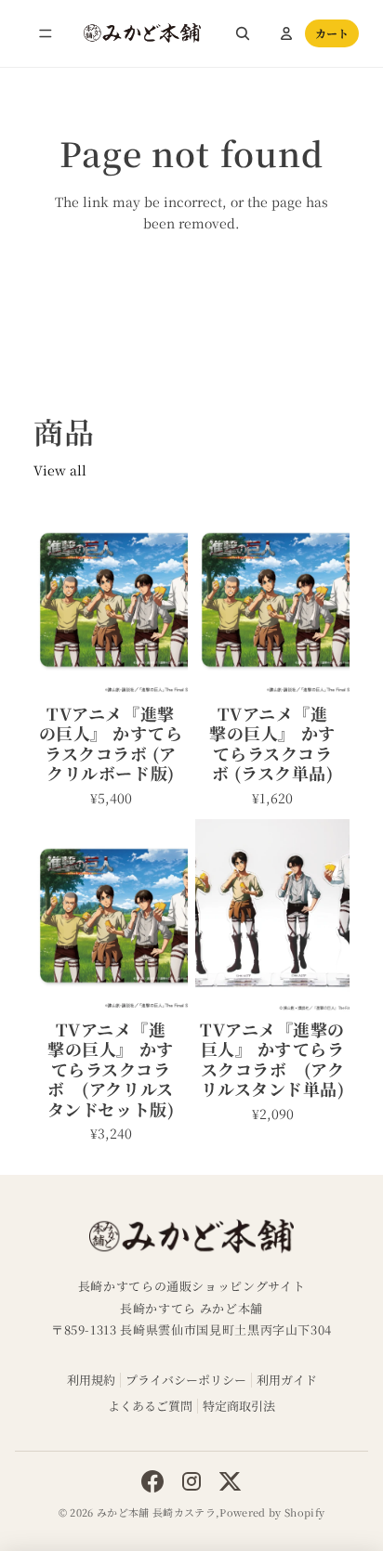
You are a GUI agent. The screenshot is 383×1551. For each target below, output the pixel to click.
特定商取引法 (239, 1405)
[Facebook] (152, 1481)
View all (59, 470)
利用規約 (91, 1379)
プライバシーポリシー (185, 1379)
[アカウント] (286, 33)
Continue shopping (192, 291)
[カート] (332, 33)
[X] (230, 1481)
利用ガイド (287, 1379)
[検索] (242, 33)
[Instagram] (191, 1481)
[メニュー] (45, 33)
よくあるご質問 (150, 1405)
